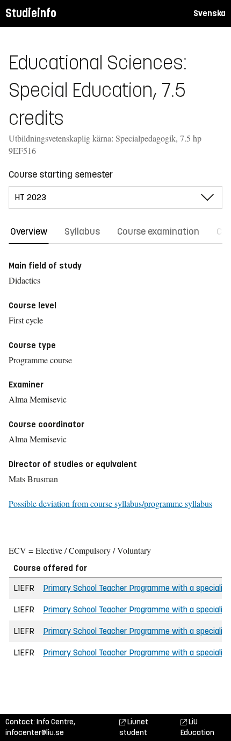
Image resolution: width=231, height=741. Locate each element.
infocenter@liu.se (34, 732)
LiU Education (197, 727)
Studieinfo (30, 13)
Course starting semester (61, 174)
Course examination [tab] (158, 231)
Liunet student (133, 727)
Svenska (209, 13)
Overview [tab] (28, 231)
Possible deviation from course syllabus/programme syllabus (110, 503)
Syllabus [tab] (82, 231)
